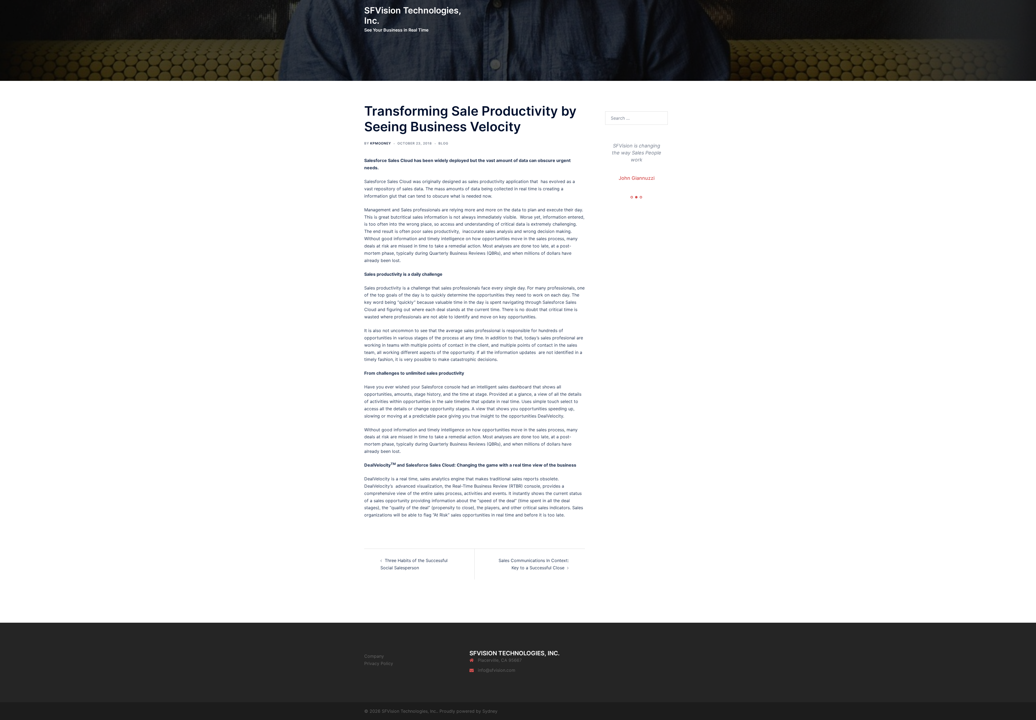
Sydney (489, 711)
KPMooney (380, 143)
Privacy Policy (378, 663)
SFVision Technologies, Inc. (412, 15)
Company (374, 656)
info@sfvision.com (496, 670)
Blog (443, 143)
